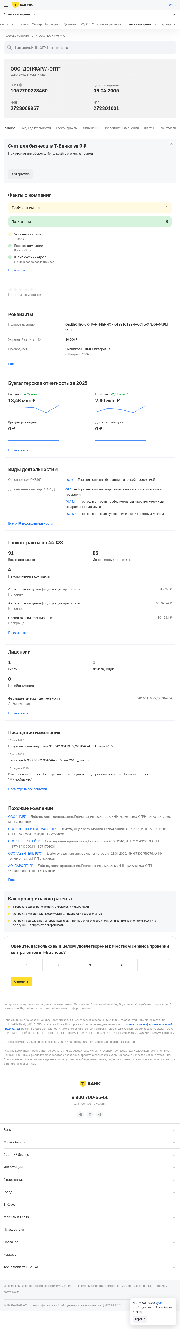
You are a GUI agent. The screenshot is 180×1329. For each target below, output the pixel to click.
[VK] (80, 1114)
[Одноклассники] (90, 1114)
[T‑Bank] (22, 5)
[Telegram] (99, 1114)
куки (159, 1303)
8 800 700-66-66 (90, 1097)
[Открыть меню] (6, 5)
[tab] (9, 128)
